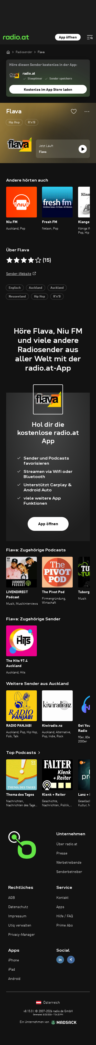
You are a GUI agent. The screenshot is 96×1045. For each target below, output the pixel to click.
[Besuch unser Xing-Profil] (71, 959)
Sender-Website (18, 274)
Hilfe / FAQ (64, 916)
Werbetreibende (68, 862)
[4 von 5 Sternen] (31, 260)
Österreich (51, 1002)
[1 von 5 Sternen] (9, 260)
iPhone (13, 960)
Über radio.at (66, 844)
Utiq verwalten (19, 925)
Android (14, 979)
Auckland (35, 288)
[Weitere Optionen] (87, 111)
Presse (61, 853)
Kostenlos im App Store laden (48, 90)
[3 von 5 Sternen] (23, 260)
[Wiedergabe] (83, 149)
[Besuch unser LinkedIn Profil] (60, 959)
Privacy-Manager (21, 935)
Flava (42, 152)
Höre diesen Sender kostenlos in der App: (43, 65)
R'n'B (31, 122)
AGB (11, 898)
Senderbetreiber (69, 872)
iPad (11, 969)
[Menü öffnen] (90, 37)
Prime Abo (64, 925)
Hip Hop (14, 122)
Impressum (17, 916)
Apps (60, 907)
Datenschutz (18, 907)
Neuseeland (17, 296)
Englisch (15, 288)
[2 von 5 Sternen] (16, 260)
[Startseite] (8, 52)
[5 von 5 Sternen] (38, 260)
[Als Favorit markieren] (74, 111)
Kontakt (62, 898)
